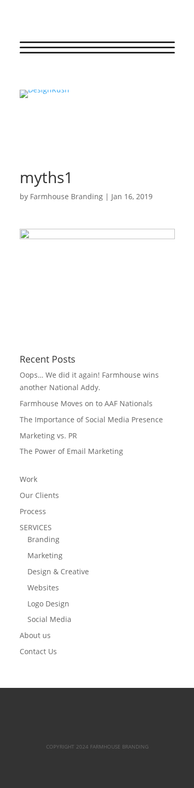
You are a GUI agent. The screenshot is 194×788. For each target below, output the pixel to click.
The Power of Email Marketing (71, 451)
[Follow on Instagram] (69, 77)
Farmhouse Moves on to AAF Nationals (86, 403)
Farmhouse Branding (66, 196)
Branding (43, 539)
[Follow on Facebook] (28, 77)
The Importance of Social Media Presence (91, 419)
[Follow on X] (48, 77)
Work (28, 479)
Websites (43, 587)
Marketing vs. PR (48, 435)
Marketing (45, 555)
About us (35, 635)
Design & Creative (58, 571)
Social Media (49, 619)
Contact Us (38, 651)
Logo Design (48, 604)
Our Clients (39, 495)
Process (33, 511)
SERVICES (36, 527)
